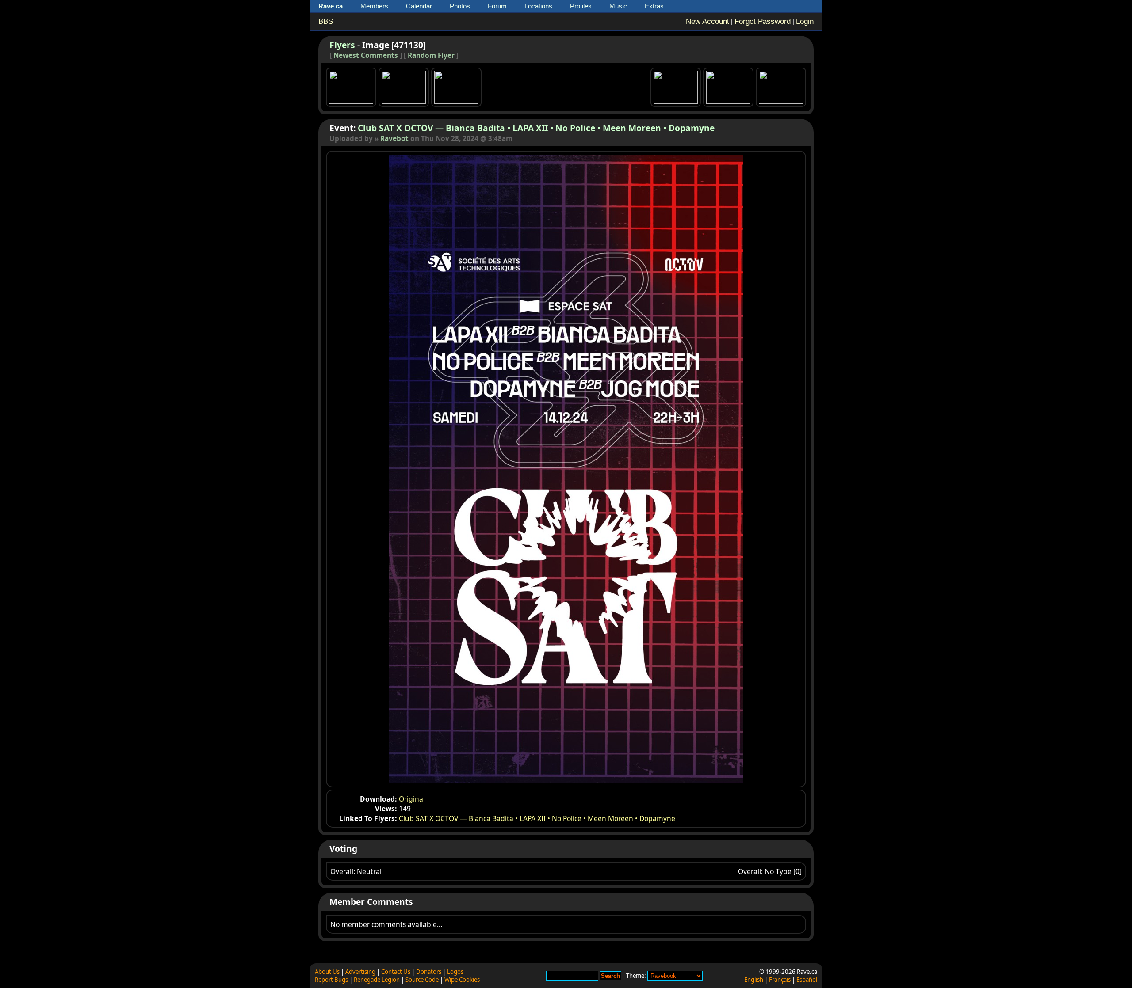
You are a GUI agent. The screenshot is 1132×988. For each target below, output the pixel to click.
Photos (460, 6)
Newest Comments (365, 55)
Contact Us (395, 972)
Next (695, 469)
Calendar (419, 6)
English (753, 980)
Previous (436, 469)
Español (806, 980)
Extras (654, 6)
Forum (497, 6)
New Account (707, 21)
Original (412, 799)
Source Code (422, 980)
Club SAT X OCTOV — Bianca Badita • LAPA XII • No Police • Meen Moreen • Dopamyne (536, 128)
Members (374, 6)
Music (618, 6)
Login (805, 21)
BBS (325, 21)
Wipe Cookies (462, 980)
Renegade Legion (377, 980)
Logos (455, 972)
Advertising (360, 972)
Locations (538, 6)
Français (780, 980)
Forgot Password (762, 21)
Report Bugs (331, 980)
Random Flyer (431, 55)
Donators (428, 972)
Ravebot (394, 138)
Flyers (342, 45)
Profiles (581, 6)
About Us (327, 972)
